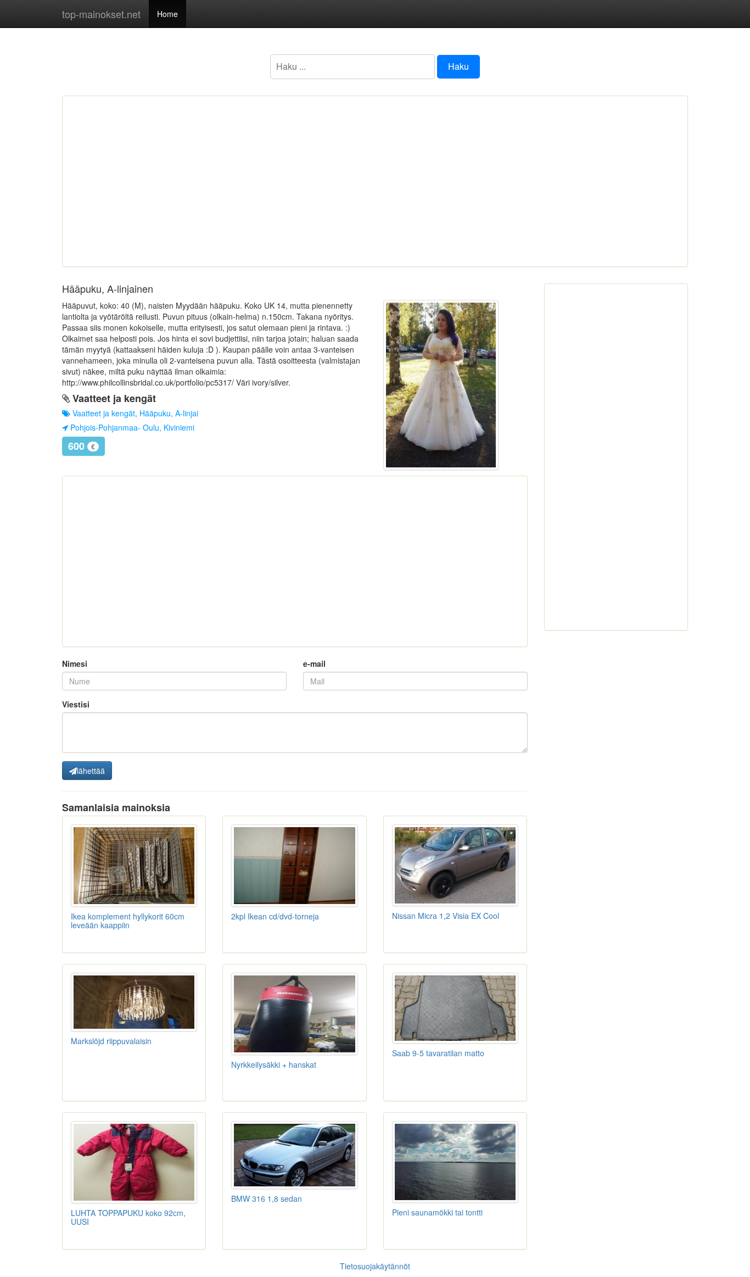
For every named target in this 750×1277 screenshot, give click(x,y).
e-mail (314, 663)
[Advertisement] (375, 181)
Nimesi (74, 663)
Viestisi (75, 704)
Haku (458, 66)
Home (167, 13)
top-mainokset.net (101, 14)
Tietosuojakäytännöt (375, 1266)
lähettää (91, 770)
